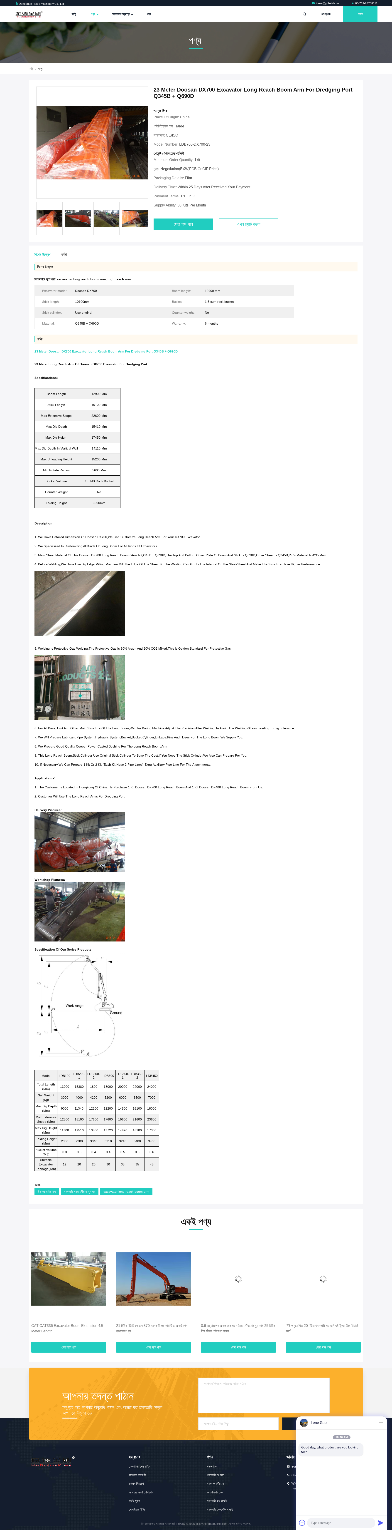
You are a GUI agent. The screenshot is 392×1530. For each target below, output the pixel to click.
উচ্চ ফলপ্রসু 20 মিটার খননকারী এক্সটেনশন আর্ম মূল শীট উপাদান (322, 1326)
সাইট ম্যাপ (134, 1501)
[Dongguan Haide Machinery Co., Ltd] (29, 14)
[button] (37, 1290)
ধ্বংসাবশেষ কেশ (215, 1492)
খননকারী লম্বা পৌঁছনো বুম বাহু (79, 1191)
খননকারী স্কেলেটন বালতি (220, 1509)
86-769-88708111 (366, 3)
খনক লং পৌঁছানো (215, 1483)
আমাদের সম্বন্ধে (121, 14)
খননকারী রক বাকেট (217, 1501)
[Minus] (380, 1423)
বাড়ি (74, 14)
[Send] (380, 1523)
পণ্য (93, 14)
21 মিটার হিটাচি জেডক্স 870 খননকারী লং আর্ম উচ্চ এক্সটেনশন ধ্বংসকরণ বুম (67, 1328)
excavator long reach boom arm (126, 1191)
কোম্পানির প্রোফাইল (139, 1466)
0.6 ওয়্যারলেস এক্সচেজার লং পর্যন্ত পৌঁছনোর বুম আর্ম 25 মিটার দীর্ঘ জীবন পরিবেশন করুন (153, 1328)
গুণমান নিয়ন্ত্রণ (136, 1483)
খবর (149, 14)
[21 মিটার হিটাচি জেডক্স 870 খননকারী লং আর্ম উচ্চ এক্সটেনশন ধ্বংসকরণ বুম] (68, 1279)
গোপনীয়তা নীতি (137, 1509)
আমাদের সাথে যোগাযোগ (141, 1492)
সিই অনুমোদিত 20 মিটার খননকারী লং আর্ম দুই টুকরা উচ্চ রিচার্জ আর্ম (237, 1328)
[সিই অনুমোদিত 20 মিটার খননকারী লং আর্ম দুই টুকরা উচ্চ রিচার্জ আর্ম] (238, 1279)
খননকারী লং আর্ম (215, 1475)
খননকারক (212, 1466)
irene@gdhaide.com (329, 3)
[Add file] (302, 1523)
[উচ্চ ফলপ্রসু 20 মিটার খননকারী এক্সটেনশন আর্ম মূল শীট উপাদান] (323, 1279)
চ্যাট (360, 14)
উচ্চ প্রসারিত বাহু (47, 1191)
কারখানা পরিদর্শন (137, 1475)
